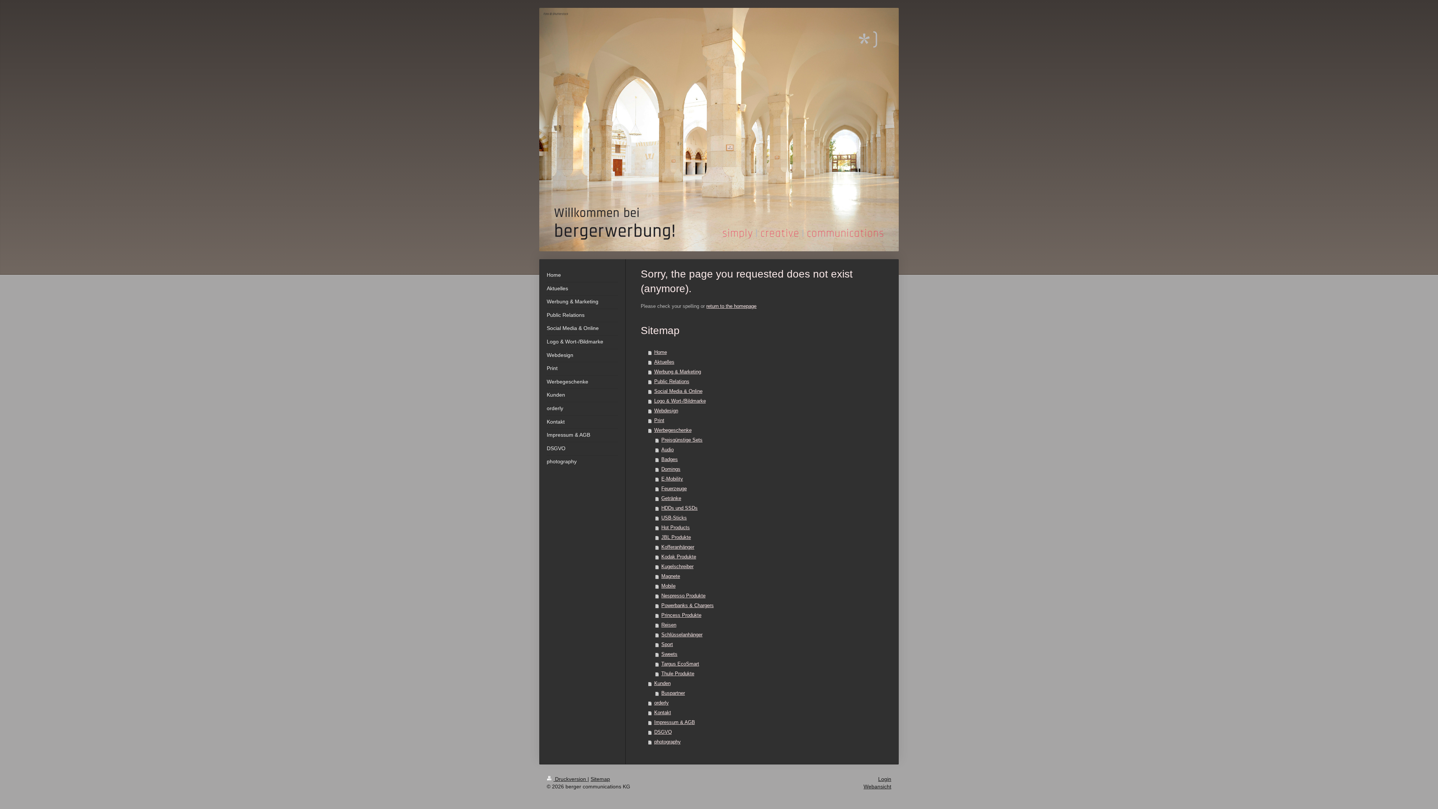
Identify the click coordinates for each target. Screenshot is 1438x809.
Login (884, 779)
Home (660, 352)
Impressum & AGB (674, 722)
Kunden (662, 683)
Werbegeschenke (673, 430)
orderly (661, 703)
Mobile (668, 586)
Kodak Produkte (678, 557)
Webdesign (666, 410)
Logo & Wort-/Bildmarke (680, 401)
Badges (669, 459)
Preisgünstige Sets (682, 440)
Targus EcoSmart (680, 664)
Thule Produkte (677, 673)
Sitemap (600, 779)
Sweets (669, 654)
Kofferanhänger (677, 547)
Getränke (671, 498)
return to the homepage (731, 306)
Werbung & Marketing (677, 372)
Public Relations (671, 381)
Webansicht (877, 787)
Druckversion (570, 779)
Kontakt (662, 712)
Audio (667, 449)
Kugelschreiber (677, 566)
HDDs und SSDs (679, 508)
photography (667, 742)
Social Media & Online (678, 391)
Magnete (670, 576)
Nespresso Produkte (683, 596)
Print (659, 420)
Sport (667, 644)
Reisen (668, 625)
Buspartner (673, 693)
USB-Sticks (674, 518)
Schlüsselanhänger (682, 634)
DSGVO (663, 732)
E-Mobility (672, 479)
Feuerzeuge (674, 488)
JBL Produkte (676, 537)
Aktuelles (664, 362)
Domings (670, 469)
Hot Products (675, 527)
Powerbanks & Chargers (687, 605)
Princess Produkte (681, 615)
